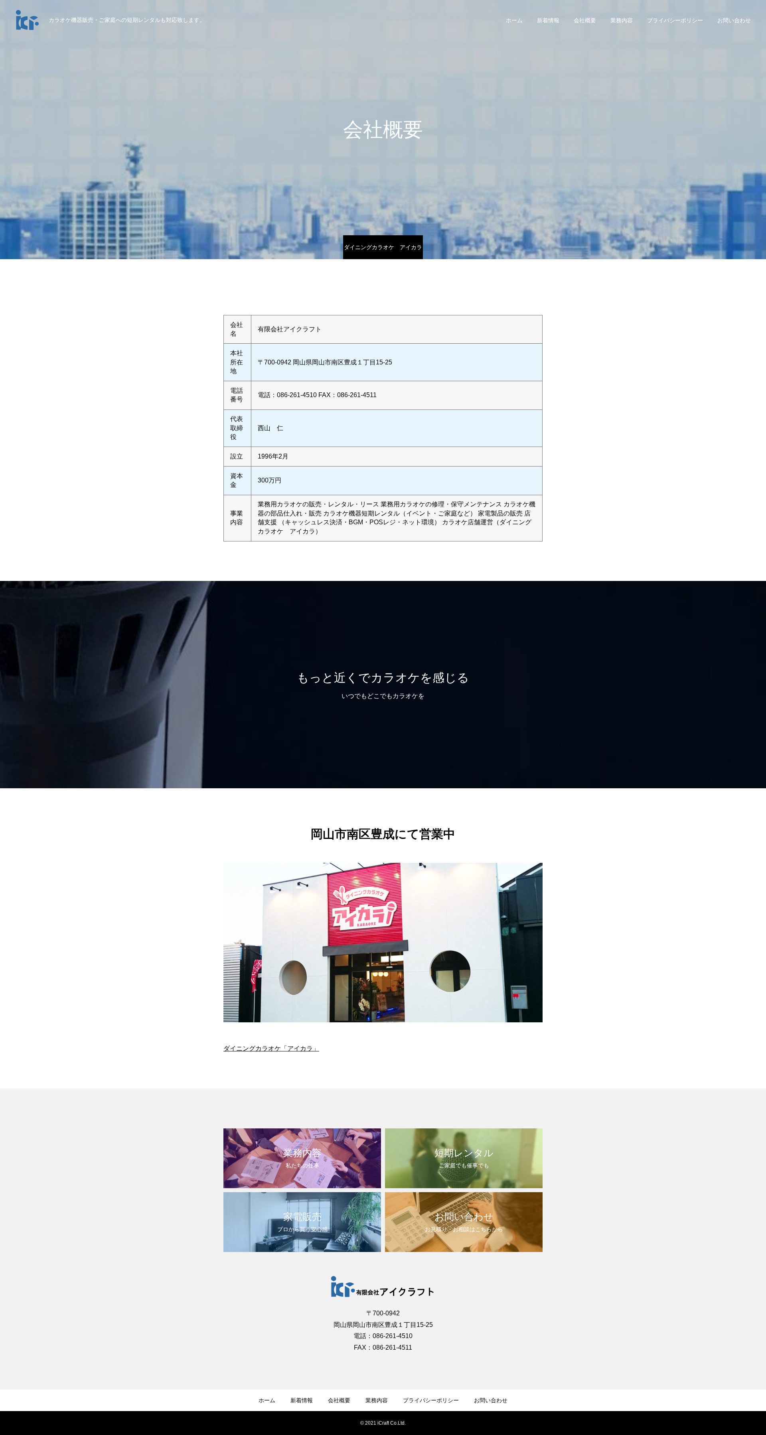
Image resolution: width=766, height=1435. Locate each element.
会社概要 (585, 20)
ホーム (514, 20)
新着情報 (548, 20)
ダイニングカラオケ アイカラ (383, 247)
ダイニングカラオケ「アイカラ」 (271, 1048)
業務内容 (621, 20)
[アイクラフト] (27, 20)
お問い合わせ (734, 20)
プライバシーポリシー (675, 20)
